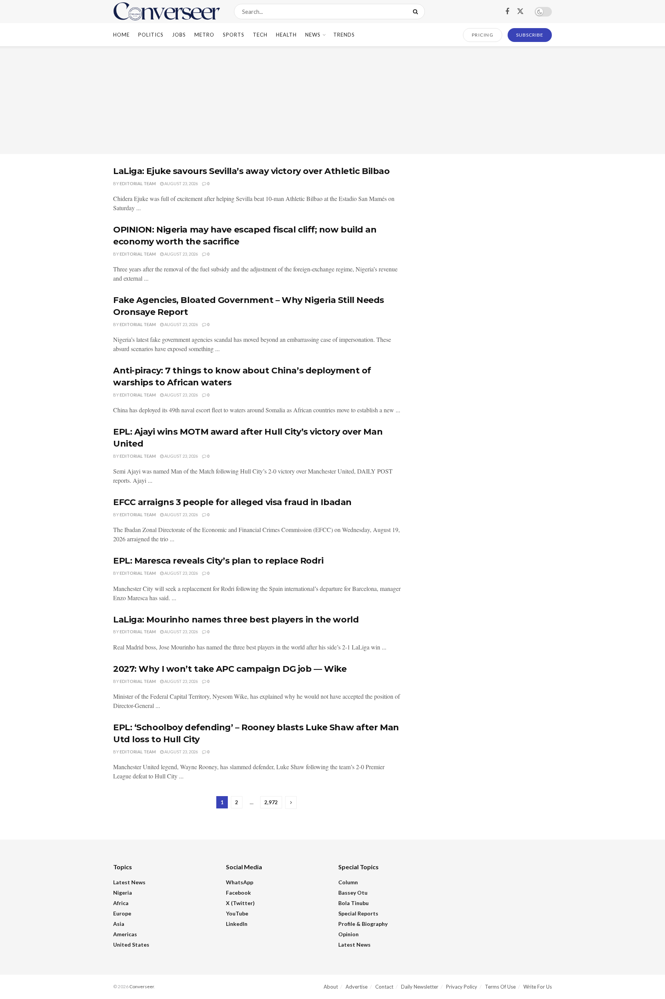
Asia (118, 923)
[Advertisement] (332, 100)
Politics (151, 35)
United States (131, 944)
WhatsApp (239, 882)
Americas (125, 934)
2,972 (271, 802)
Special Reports (358, 913)
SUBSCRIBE (529, 35)
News (313, 35)
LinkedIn (236, 923)
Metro (204, 35)
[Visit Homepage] (167, 11)
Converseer (141, 986)
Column (348, 882)
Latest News (129, 882)
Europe (122, 913)
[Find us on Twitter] (520, 11)
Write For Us (537, 987)
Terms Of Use (500, 987)
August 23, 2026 (181, 183)
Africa (121, 903)
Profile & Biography (363, 923)
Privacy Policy (461, 987)
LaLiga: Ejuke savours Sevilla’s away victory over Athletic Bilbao (251, 171)
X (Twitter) (240, 903)
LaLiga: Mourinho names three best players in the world (236, 619)
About (331, 987)
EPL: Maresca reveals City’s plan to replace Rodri (218, 561)
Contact (384, 987)
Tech (260, 35)
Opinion (348, 934)
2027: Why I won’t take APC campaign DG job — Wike (229, 669)
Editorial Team (138, 183)
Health (286, 35)
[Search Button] (417, 11)
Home (121, 35)
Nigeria (122, 892)
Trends (344, 35)
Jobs (179, 35)
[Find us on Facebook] (507, 11)
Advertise (357, 987)
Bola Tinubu (353, 903)
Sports (233, 35)
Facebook (238, 892)
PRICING (483, 35)
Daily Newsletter (419, 987)
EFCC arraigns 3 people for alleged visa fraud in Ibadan (232, 502)
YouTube (237, 913)
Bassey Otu (353, 892)
